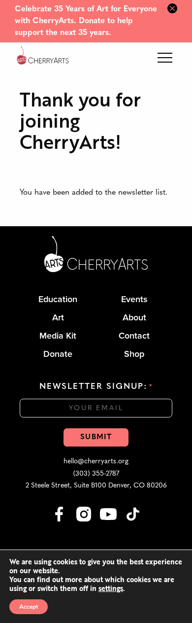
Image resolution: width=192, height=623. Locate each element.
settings (110, 588)
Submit (96, 437)
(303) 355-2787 (96, 474)
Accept (28, 607)
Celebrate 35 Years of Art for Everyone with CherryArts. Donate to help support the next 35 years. (86, 21)
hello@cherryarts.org (96, 461)
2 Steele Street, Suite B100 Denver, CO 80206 (96, 485)
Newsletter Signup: (96, 386)
